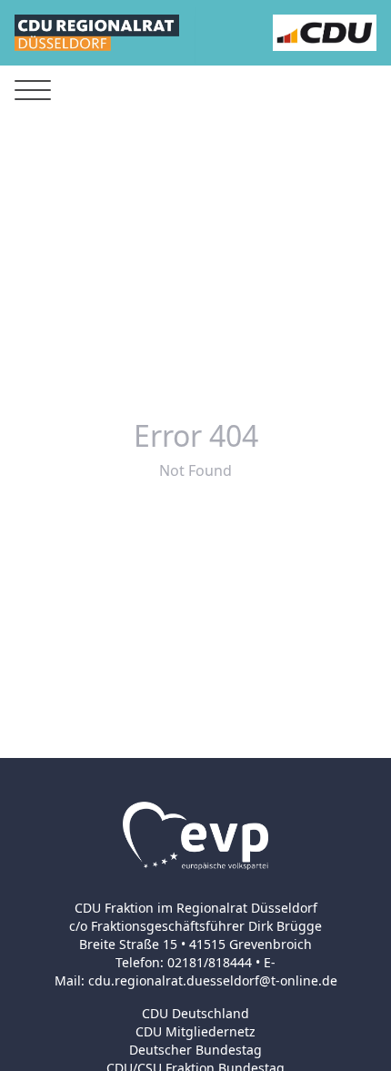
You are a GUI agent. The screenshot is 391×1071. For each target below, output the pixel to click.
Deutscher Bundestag (195, 1049)
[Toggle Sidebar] (33, 90)
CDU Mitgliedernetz (195, 1031)
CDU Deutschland (195, 1013)
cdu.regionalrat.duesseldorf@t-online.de (212, 980)
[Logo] (97, 33)
